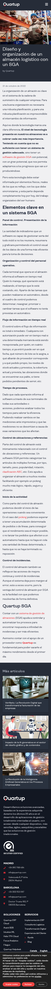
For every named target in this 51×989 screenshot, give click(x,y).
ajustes (38, 976)
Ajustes (41, 984)
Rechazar (28, 984)
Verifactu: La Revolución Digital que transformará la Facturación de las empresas (23, 705)
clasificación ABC (12, 472)
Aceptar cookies (12, 984)
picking (23, 517)
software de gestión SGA (17, 157)
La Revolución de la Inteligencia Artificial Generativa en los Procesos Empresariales (24, 782)
